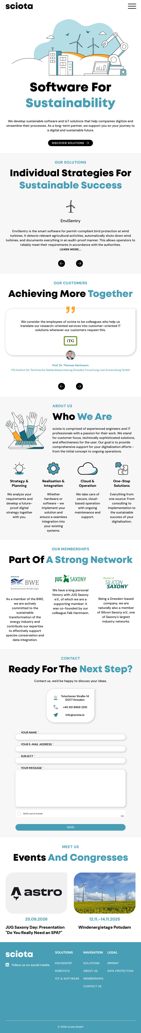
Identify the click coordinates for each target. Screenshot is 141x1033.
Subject (28, 756)
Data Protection (120, 971)
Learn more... (70, 249)
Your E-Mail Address (37, 744)
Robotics (62, 971)
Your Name (30, 732)
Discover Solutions (68, 143)
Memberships (93, 978)
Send (70, 827)
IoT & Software (67, 978)
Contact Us (92, 986)
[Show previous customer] (61, 386)
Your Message (32, 768)
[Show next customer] (79, 386)
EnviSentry (63, 963)
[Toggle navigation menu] (132, 6)
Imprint (113, 963)
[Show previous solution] (61, 263)
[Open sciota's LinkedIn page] (9, 965)
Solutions (91, 963)
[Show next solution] (79, 263)
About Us (90, 971)
